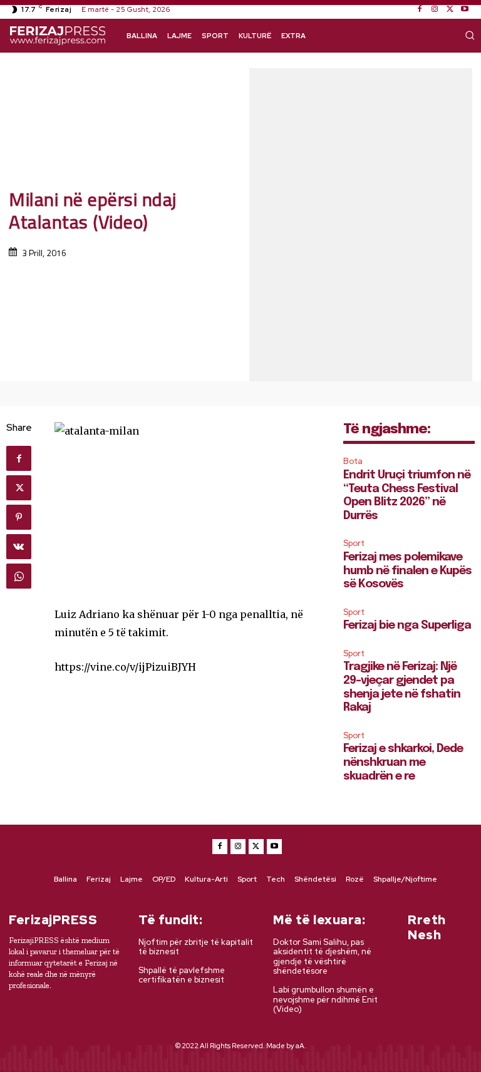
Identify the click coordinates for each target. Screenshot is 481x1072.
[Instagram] (434, 9)
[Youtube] (464, 9)
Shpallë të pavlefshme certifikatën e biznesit (181, 975)
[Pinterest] (18, 517)
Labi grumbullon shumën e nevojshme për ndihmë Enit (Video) (325, 999)
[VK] (18, 546)
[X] (449, 9)
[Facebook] (419, 9)
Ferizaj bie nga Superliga (407, 625)
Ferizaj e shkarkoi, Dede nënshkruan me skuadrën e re (403, 762)
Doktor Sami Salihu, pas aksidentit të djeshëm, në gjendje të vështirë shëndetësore (322, 957)
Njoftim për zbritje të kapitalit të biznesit (195, 947)
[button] (470, 35)
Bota (353, 461)
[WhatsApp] (18, 576)
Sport (354, 543)
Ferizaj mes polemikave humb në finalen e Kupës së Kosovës (407, 571)
